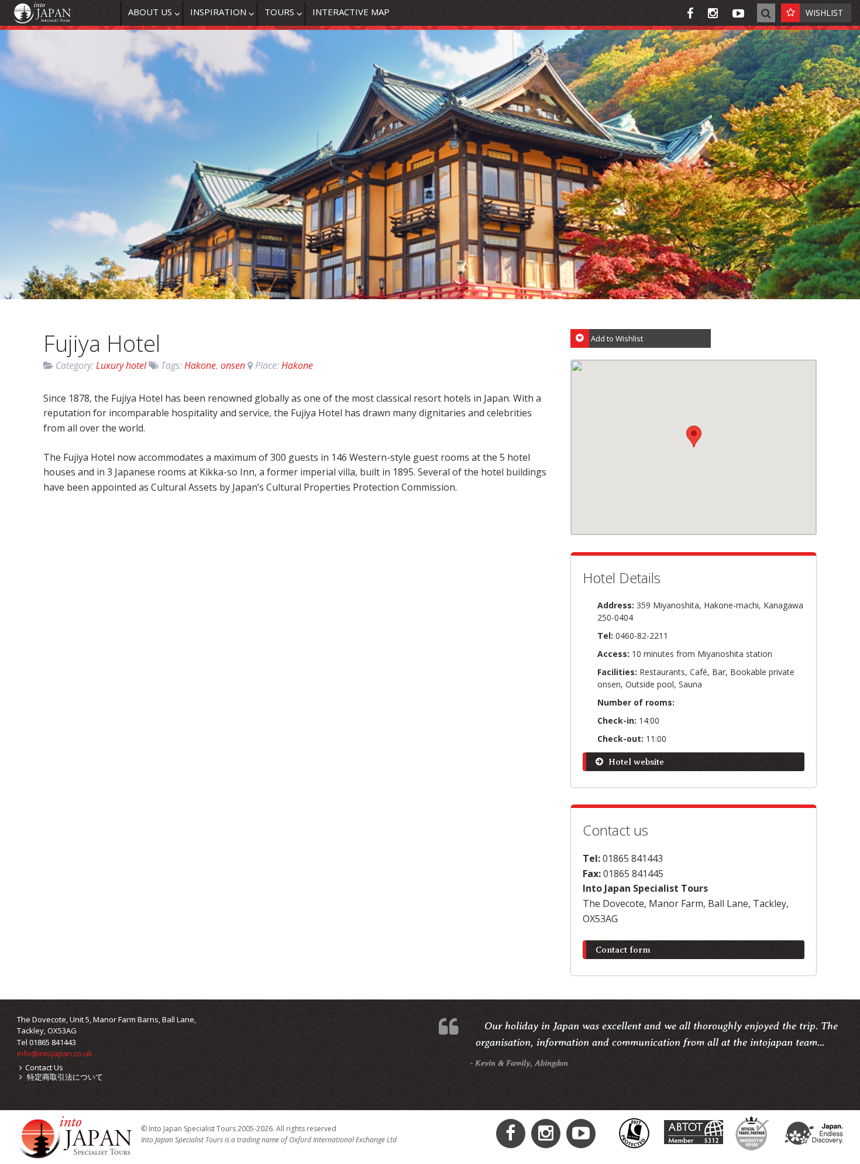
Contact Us (44, 1067)
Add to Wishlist (617, 338)
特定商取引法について (64, 1076)
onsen (233, 365)
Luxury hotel (121, 365)
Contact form (623, 949)
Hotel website (635, 761)
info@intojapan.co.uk (54, 1053)
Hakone (200, 365)
